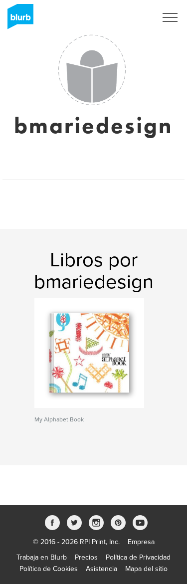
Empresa (141, 542)
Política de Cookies (48, 569)
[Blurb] (17, 20)
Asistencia (101, 569)
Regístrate (128, 17)
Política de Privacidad (138, 557)
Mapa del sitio (146, 569)
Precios (86, 557)
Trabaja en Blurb (41, 557)
